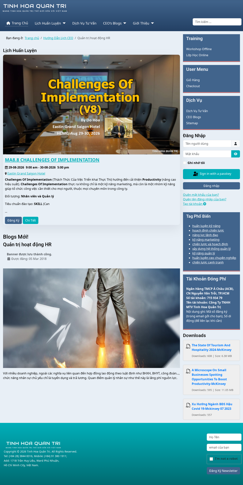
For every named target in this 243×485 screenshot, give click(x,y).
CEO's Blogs (112, 23)
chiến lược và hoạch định (210, 244)
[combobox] (217, 21)
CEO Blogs (193, 117)
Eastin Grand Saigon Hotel (26, 173)
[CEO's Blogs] (124, 23)
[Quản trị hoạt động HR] (91, 318)
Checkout (193, 86)
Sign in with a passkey (215, 174)
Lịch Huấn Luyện (48, 23)
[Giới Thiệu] (151, 23)
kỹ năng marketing (205, 239)
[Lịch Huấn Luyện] (63, 23)
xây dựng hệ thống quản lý (211, 249)
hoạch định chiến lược (208, 230)
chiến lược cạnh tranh (208, 262)
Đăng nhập (211, 186)
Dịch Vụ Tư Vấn (84, 23)
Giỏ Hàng (193, 80)
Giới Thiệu (141, 23)
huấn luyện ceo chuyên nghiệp (214, 258)
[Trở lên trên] (236, 478)
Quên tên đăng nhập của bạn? (204, 199)
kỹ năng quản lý (203, 253)
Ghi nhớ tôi (196, 163)
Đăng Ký (13, 220)
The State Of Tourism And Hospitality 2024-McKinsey (211, 347)
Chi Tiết (30, 220)
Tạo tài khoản (193, 204)
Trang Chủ (20, 23)
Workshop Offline (199, 49)
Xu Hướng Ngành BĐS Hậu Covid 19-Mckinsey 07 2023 (212, 406)
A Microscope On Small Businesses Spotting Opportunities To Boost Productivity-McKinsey (209, 377)
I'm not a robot (226, 459)
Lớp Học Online (197, 55)
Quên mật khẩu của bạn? (201, 195)
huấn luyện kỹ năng (206, 226)
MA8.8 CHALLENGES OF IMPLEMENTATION (52, 160)
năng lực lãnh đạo (205, 235)
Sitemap (192, 123)
